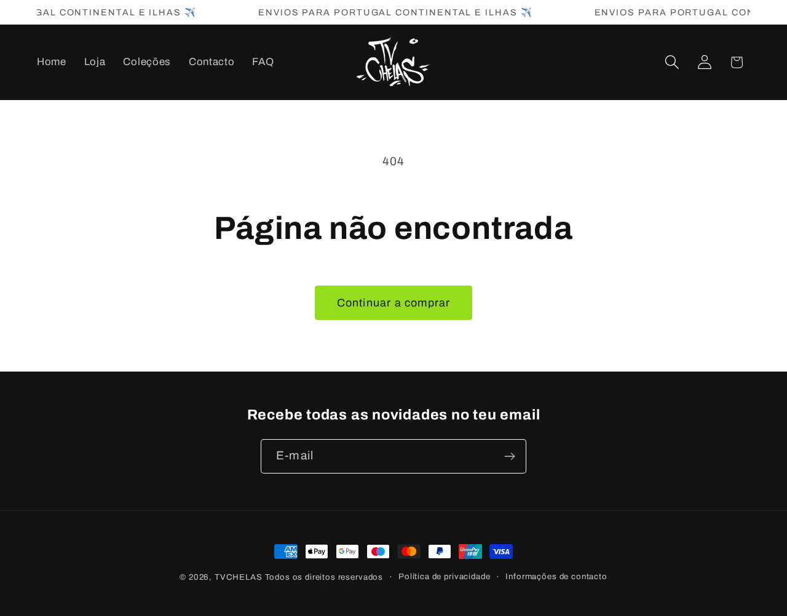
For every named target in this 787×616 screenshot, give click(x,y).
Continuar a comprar (394, 303)
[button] (671, 62)
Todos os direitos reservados (324, 577)
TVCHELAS (239, 577)
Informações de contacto (556, 576)
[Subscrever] (509, 456)
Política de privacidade (444, 576)
